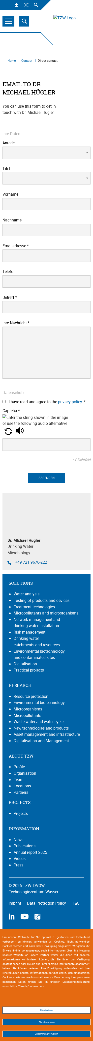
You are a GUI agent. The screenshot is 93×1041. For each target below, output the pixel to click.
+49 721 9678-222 (31, 562)
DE (26, 5)
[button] (8, 433)
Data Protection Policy (47, 903)
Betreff (9, 297)
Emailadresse (15, 245)
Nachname (12, 220)
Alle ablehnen (46, 1010)
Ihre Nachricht (16, 323)
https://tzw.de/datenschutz (27, 986)
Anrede (8, 143)
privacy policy (70, 401)
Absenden (46, 478)
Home (12, 60)
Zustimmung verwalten (46, 1033)
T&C (75, 903)
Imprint (15, 903)
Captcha (11, 410)
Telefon (9, 271)
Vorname (10, 194)
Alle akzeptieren (47, 1022)
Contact (27, 60)
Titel (6, 168)
